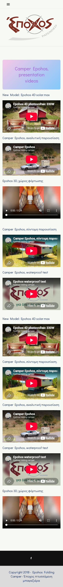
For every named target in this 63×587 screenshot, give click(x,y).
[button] (7, 4)
